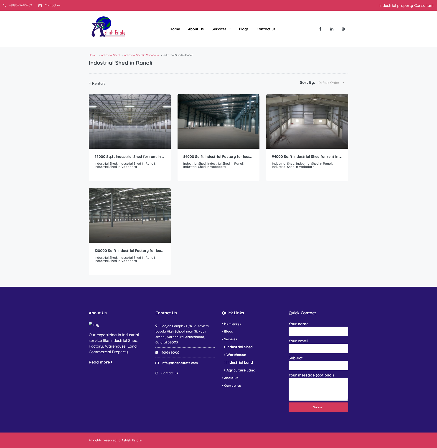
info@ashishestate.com (180, 363)
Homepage (232, 324)
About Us (196, 29)
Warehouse (236, 354)
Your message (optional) (311, 375)
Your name (299, 323)
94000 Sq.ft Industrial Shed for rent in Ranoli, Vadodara (307, 156)
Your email (298, 340)
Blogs (244, 29)
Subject (296, 358)
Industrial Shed (110, 55)
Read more (100, 362)
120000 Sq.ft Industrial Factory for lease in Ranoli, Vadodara (129, 250)
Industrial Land (239, 362)
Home (175, 29)
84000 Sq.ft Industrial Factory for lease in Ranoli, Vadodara (218, 156)
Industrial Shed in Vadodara (141, 55)
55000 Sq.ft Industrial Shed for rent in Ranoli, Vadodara (129, 156)
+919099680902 (20, 5)
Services (219, 29)
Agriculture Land (240, 370)
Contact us (52, 5)
